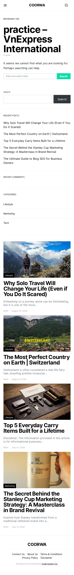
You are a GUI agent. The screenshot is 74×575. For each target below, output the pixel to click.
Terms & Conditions (51, 554)
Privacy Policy (30, 557)
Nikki (5, 311)
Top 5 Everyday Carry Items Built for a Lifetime (34, 140)
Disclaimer (46, 557)
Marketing (9, 213)
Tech (6, 222)
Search (64, 76)
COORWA (37, 5)
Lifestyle (8, 204)
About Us (32, 554)
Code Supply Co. (50, 563)
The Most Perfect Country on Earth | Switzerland (35, 134)
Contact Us (18, 554)
